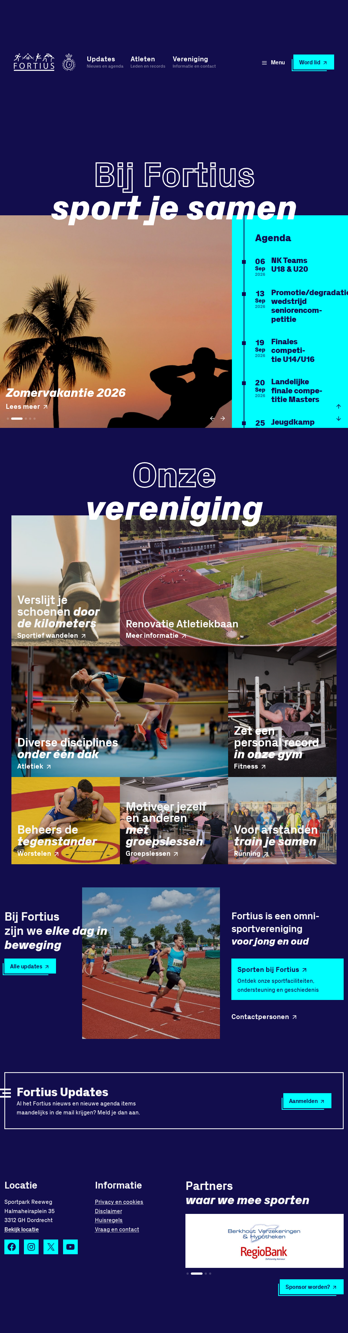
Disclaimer (108, 1210)
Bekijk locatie (21, 1229)
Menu (278, 62)
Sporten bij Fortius (268, 969)
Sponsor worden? (307, 1286)
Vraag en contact (117, 1229)
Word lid (309, 62)
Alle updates (26, 966)
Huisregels (109, 1219)
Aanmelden (303, 1100)
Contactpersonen (260, 1016)
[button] (212, 418)
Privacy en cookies (119, 1201)
